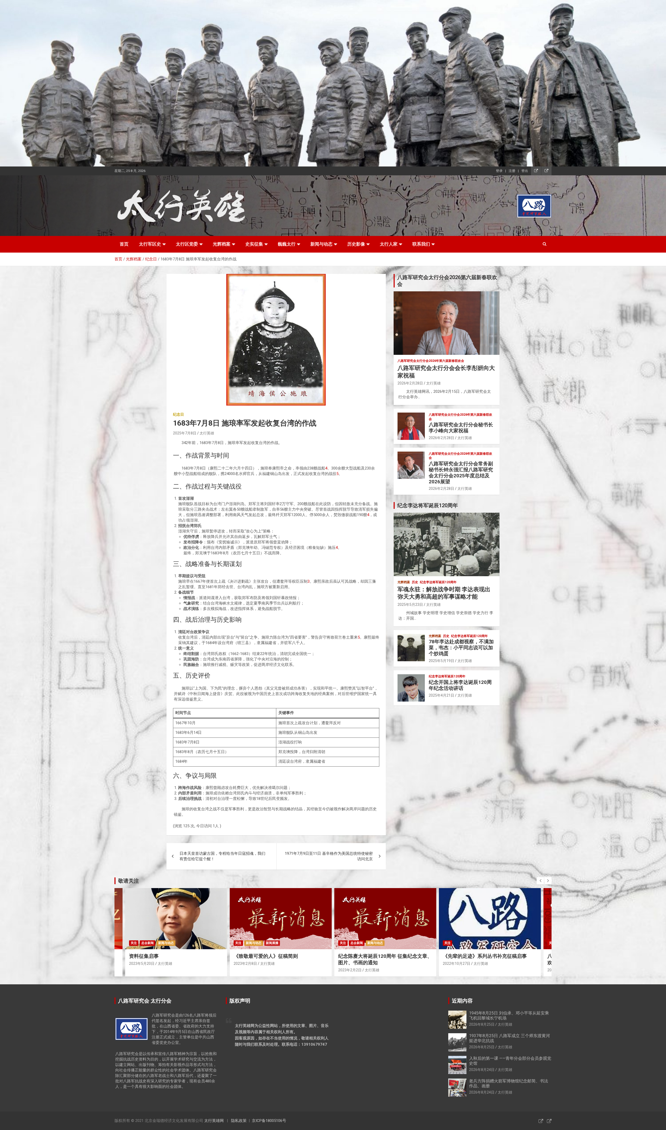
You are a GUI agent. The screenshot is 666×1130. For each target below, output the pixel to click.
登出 (524, 171)
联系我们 (421, 244)
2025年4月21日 (441, 695)
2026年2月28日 (410, 383)
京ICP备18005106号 (269, 1120)
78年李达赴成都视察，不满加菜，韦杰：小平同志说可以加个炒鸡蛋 (461, 648)
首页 (124, 244)
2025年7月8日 (184, 433)
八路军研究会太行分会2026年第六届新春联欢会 (431, 361)
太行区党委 (187, 244)
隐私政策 (239, 1120)
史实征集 (254, 244)
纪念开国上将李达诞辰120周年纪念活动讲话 (460, 685)
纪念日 (178, 414)
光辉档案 (221, 244)
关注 (134, 943)
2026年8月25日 (482, 1024)
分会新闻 (461, 943)
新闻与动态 (321, 244)
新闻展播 (167, 943)
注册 (512, 171)
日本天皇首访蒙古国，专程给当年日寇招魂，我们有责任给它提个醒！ (222, 856)
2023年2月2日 (245, 970)
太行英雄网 (214, 1120)
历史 (415, 582)
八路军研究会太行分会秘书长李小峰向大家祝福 (461, 428)
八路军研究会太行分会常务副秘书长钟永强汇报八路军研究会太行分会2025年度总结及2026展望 (461, 472)
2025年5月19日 (441, 661)
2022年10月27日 (352, 963)
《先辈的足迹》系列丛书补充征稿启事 (380, 956)
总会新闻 (252, 943)
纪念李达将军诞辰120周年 (438, 582)
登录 (499, 171)
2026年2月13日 (455, 970)
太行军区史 (150, 244)
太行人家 (389, 244)
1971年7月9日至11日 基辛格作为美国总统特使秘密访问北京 (329, 856)
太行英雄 (207, 433)
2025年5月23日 (410, 604)
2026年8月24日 (482, 1070)
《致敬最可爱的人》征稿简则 (161, 956)
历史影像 (356, 244)
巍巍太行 (287, 244)
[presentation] (540, 880)
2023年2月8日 (140, 963)
